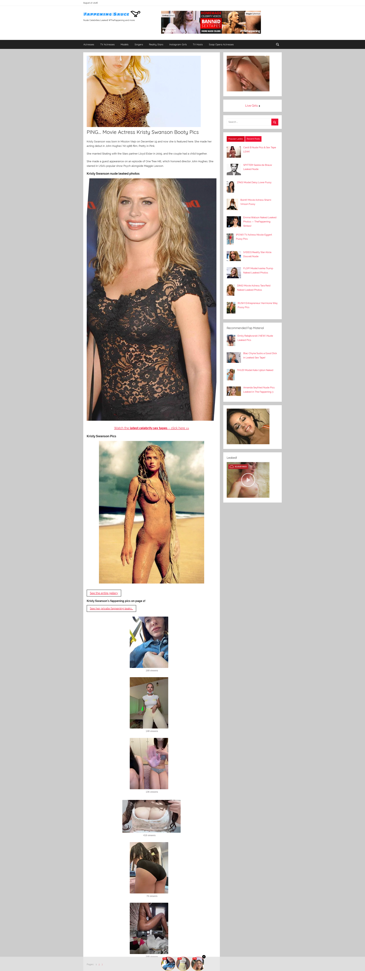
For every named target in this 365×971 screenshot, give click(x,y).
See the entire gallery (104, 593)
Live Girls (251, 105)
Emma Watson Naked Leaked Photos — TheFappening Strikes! (259, 221)
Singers (139, 44)
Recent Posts (253, 139)
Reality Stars (156, 44)
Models (124, 44)
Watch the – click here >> (151, 428)
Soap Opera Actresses (221, 44)
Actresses (88, 44)
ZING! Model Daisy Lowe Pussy (254, 182)
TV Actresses (107, 44)
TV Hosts (198, 44)
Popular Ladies (235, 139)
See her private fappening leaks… (111, 608)
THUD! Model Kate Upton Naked (255, 370)
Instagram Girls (178, 44)
